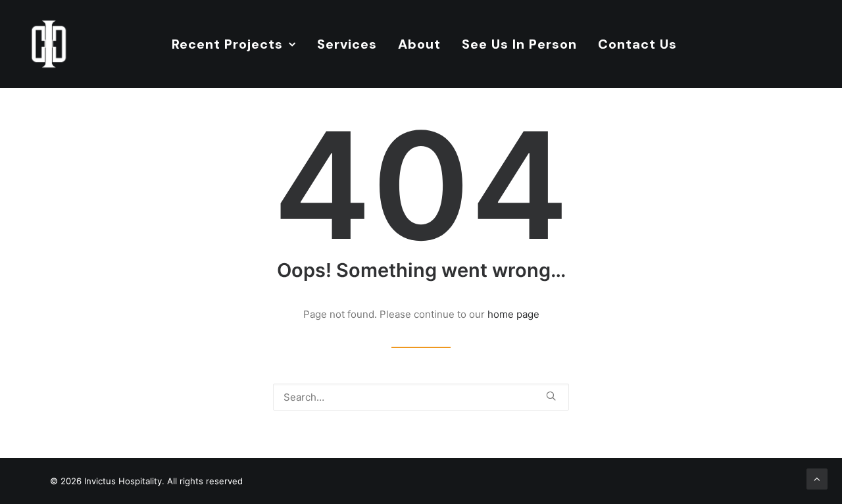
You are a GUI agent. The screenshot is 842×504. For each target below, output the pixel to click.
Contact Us (637, 44)
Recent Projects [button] (227, 44)
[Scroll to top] (817, 478)
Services (347, 44)
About (419, 44)
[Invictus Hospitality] (48, 44)
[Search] (421, 397)
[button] (551, 396)
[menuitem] (233, 44)
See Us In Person (519, 44)
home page (513, 314)
